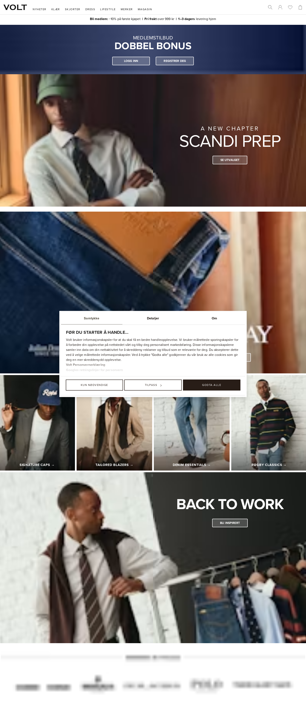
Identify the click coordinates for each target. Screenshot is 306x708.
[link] (280, 7)
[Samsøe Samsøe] (43, 688)
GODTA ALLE (211, 385)
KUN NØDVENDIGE (94, 385)
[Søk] (270, 7)
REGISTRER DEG (175, 61)
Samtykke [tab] (91, 318)
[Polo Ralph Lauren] (206, 688)
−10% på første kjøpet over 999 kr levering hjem (153, 18)
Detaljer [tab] (153, 318)
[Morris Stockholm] (97, 688)
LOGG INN (131, 61)
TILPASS (151, 385)
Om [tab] (214, 318)
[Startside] (15, 7)
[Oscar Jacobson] (151, 688)
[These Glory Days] (261, 688)
